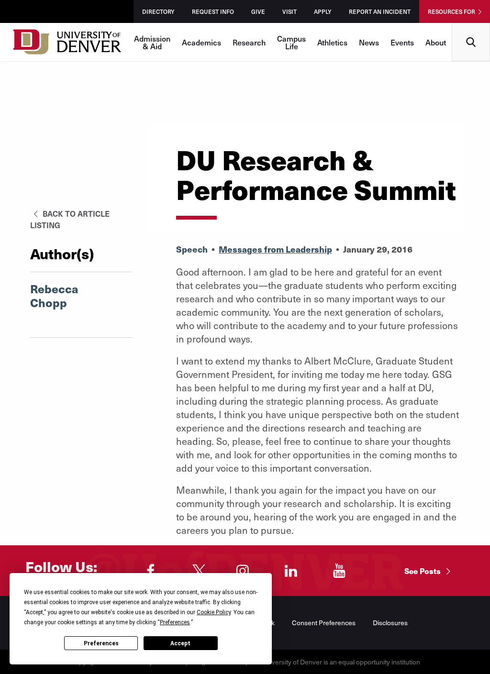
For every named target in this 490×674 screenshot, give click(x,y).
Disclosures (390, 622)
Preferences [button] (175, 622)
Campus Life (291, 42)
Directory (158, 11)
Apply (323, 11)
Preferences (101, 643)
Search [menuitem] (471, 26)
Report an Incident (380, 11)
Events (402, 42)
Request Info (213, 11)
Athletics (332, 42)
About (435, 42)
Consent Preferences (324, 622)
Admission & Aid (152, 42)
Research (249, 42)
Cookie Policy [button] (214, 612)
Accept (180, 643)
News (369, 42)
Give (258, 11)
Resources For (451, 11)
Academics (201, 42)
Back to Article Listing (70, 219)
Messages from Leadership (275, 249)
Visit (289, 11)
